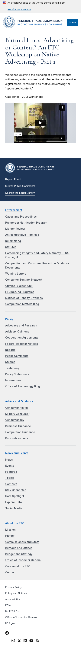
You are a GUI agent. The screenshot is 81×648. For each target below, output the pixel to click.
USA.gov (10, 623)
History (10, 535)
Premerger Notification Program (26, 222)
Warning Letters (15, 273)
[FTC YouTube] (31, 641)
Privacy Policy (13, 587)
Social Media (13, 508)
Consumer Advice (16, 407)
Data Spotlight (14, 496)
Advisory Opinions (17, 331)
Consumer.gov (14, 419)
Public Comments (16, 355)
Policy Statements (17, 374)
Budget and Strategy (18, 554)
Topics (9, 477)
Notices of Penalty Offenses (24, 297)
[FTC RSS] (37, 641)
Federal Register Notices (21, 343)
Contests (11, 484)
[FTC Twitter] (19, 640)
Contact (10, 572)
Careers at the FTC (17, 566)
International (13, 380)
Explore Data (13, 502)
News (9, 459)
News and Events (16, 453)
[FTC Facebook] (7, 633)
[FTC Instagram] (13, 641)
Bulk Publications (16, 438)
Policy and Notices (16, 593)
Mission (10, 529)
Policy (9, 319)
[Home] (34, 27)
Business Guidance (18, 426)
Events (9, 465)
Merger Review (15, 228)
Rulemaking (13, 240)
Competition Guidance (20, 432)
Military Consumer (17, 413)
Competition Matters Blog (22, 304)
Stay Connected (15, 490)
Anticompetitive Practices (22, 234)
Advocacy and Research (21, 325)
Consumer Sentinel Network (23, 279)
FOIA (8, 605)
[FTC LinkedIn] (25, 641)
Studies (10, 361)
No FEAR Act (12, 611)
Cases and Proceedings (21, 216)
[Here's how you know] (34, 6)
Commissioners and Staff (22, 541)
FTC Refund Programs (19, 291)
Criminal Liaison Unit (19, 285)
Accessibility (12, 599)
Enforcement (13, 210)
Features (11, 471)
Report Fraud (13, 179)
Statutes (10, 247)
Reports (10, 349)
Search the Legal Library (20, 192)
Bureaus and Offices (18, 547)
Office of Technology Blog (22, 386)
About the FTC (14, 523)
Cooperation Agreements (21, 337)
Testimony (12, 368)
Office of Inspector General (23, 560)
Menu (73, 22)
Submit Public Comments (20, 186)
